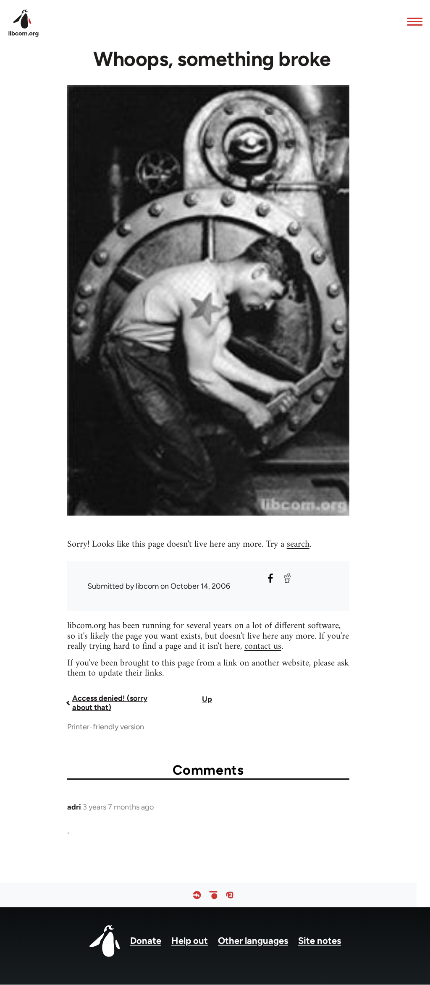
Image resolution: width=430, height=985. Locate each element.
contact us (262, 646)
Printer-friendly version (105, 726)
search (298, 544)
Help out (189, 940)
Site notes (319, 940)
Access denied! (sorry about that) (109, 703)
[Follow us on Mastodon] (230, 895)
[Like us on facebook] (197, 895)
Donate (145, 940)
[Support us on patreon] (213, 895)
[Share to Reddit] (287, 578)
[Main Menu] (412, 21)
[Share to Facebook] (270, 578)
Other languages (253, 940)
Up (207, 699)
